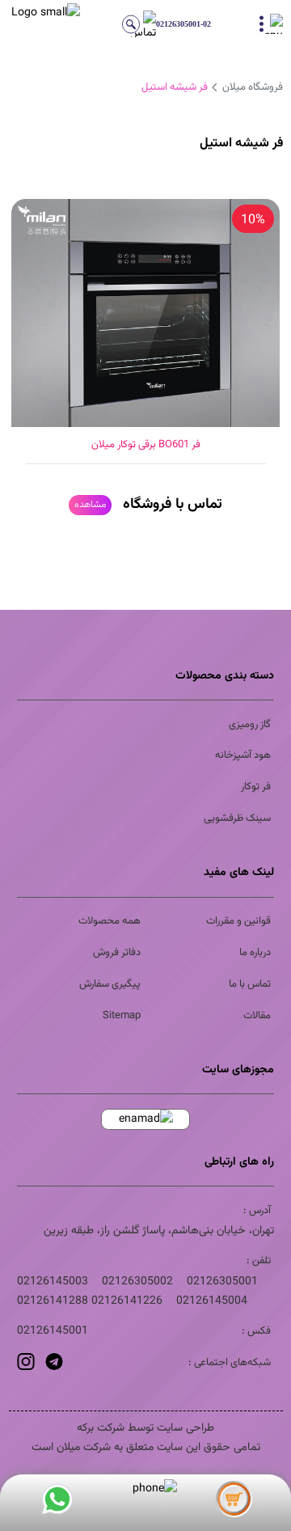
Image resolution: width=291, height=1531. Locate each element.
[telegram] (52, 1368)
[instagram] (26, 1368)
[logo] (33, 24)
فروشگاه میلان (252, 87)
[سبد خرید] (234, 1503)
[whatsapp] (57, 1503)
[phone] (146, 1489)
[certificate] (146, 1119)
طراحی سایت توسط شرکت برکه (145, 1428)
